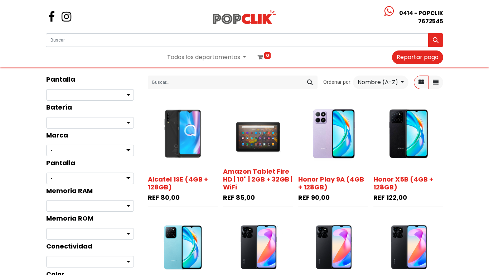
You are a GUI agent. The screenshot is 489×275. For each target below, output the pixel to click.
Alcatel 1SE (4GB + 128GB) (178, 183)
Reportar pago (418, 57)
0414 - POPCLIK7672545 (421, 17)
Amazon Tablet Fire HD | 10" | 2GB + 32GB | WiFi (257, 179)
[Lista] (435, 82)
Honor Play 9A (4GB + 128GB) (331, 183)
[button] (380, 82)
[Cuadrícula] (421, 82)
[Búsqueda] (435, 40)
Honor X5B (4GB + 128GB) (403, 183)
